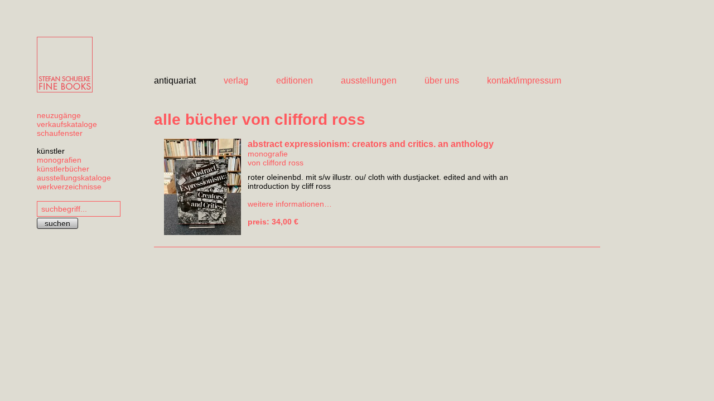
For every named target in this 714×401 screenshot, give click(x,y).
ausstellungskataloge (74, 177)
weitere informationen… (290, 203)
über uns (441, 80)
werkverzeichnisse (69, 186)
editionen (294, 80)
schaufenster (60, 133)
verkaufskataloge (67, 124)
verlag (236, 80)
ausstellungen (369, 80)
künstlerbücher (63, 168)
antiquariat (175, 80)
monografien (59, 159)
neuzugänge (59, 115)
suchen (57, 223)
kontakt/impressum (524, 80)
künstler (51, 150)
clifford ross (283, 162)
